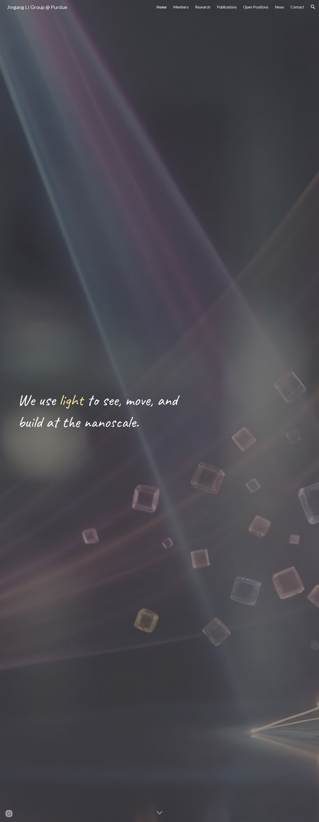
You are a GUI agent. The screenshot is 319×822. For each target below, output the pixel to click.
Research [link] (202, 7)
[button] (313, 7)
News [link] (279, 7)
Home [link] (162, 7)
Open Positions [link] (255, 7)
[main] (98, 411)
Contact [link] (297, 7)
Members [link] (181, 7)
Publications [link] (227, 7)
